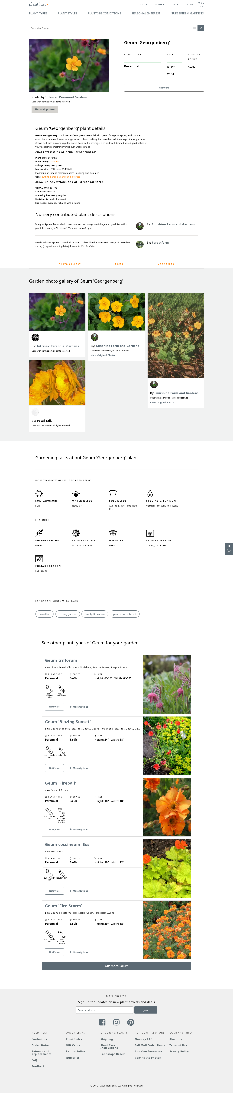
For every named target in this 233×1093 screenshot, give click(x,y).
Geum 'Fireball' (60, 783)
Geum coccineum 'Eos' (68, 844)
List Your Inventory (148, 1051)
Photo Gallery (70, 264)
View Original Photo (103, 355)
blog (190, 4)
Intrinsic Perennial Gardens (58, 346)
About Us (175, 1039)
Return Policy (75, 1051)
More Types (166, 264)
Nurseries (73, 1057)
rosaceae (54, 161)
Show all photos (45, 109)
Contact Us (39, 1039)
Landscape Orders (113, 1054)
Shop (144, 4)
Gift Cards (73, 1045)
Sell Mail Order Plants (150, 1045)
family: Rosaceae (95, 614)
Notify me (164, 87)
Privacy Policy (179, 1051)
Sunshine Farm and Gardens (117, 346)
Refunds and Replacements (41, 1053)
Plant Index (74, 1039)
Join (145, 1010)
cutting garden (50, 176)
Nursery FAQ (144, 1039)
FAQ (34, 1060)
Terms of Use (178, 1045)
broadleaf (44, 614)
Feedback (38, 1066)
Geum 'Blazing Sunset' (68, 721)
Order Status (41, 1045)
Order (160, 4)
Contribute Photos (148, 1057)
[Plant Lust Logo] (38, 4)
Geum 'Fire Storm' (63, 905)
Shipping (106, 1039)
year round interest (69, 176)
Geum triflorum (61, 660)
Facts (119, 264)
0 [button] (201, 3)
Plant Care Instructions (109, 1047)
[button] (194, 28)
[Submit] (200, 28)
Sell (175, 4)
